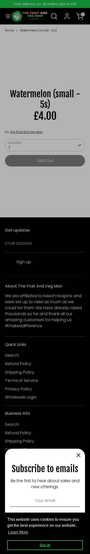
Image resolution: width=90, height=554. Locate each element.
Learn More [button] (18, 532)
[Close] (78, 455)
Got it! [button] (45, 545)
